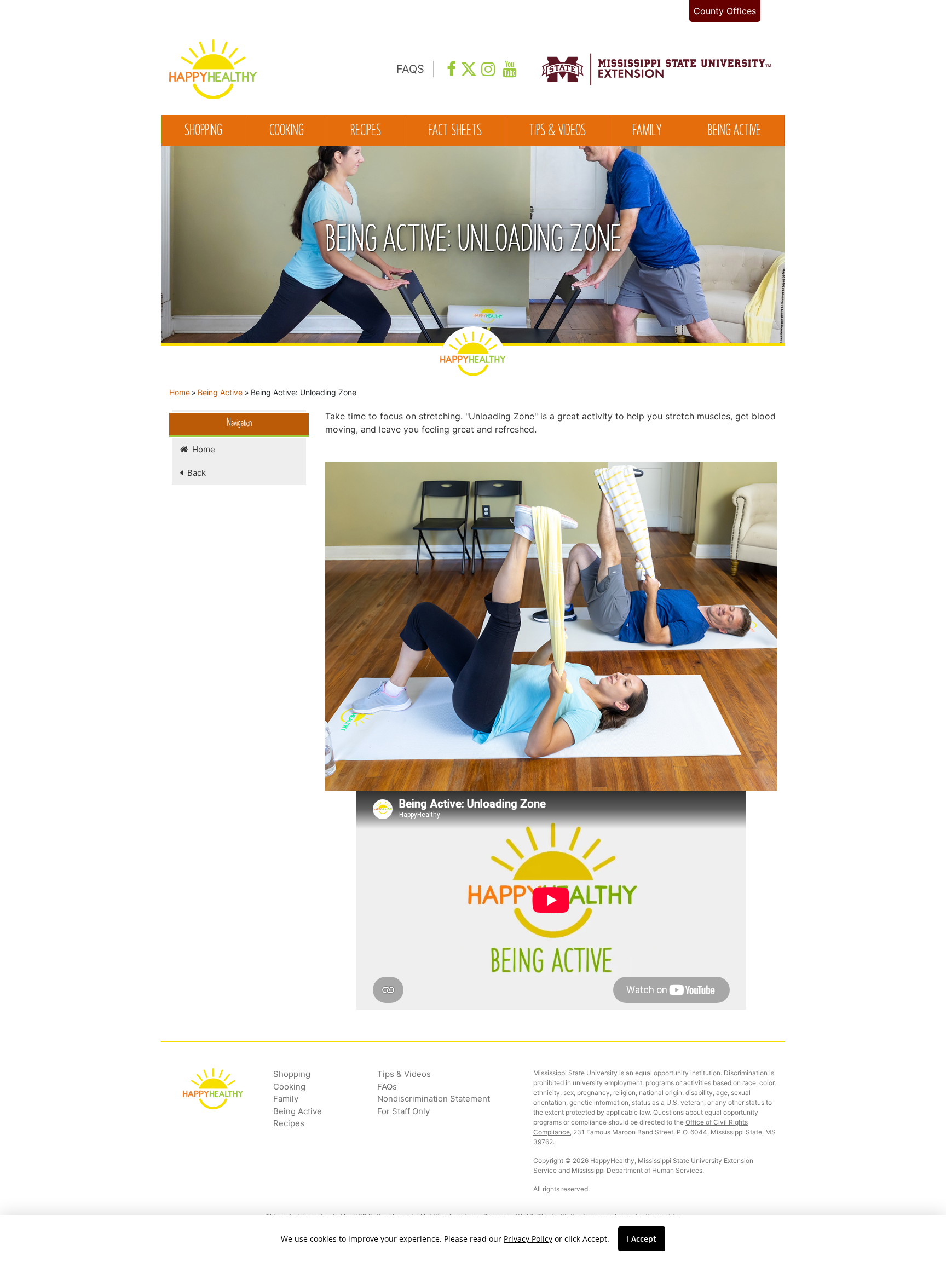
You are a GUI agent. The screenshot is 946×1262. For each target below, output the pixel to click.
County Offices (725, 10)
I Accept (641, 1239)
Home (179, 392)
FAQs (387, 1086)
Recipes (365, 131)
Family (646, 131)
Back (194, 473)
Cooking (286, 131)
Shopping (203, 131)
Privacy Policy (528, 1239)
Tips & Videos (557, 131)
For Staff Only (403, 1111)
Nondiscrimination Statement (433, 1098)
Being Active (734, 131)
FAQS (410, 69)
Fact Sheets (455, 131)
